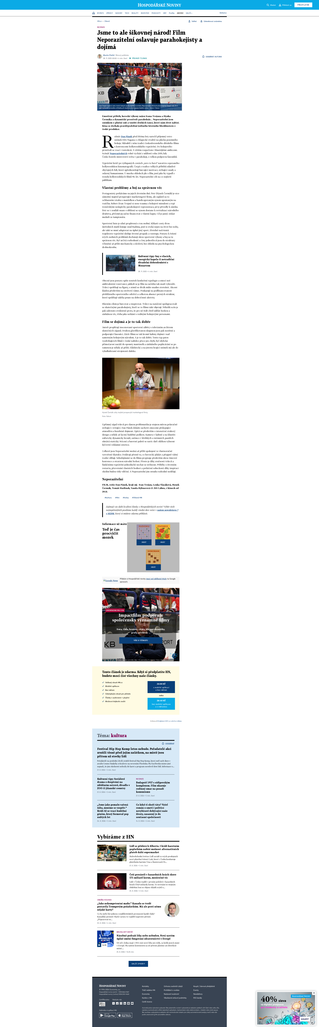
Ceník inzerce (147, 1002)
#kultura (108, 497)
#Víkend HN (137, 497)
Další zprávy (138, 964)
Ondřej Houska (104, 900)
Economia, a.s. (115, 990)
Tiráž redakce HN (148, 990)
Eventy (196, 990)
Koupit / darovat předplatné (204, 986)
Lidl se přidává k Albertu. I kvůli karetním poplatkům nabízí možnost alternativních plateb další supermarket (154, 849)
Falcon (157, 108)
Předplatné (303, 5)
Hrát (144, 542)
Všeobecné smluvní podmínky (175, 998)
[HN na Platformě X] (113, 1003)
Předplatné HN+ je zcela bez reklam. (169, 721)
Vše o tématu (141, 640)
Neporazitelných (118, 153)
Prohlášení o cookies (171, 990)
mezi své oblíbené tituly (156, 579)
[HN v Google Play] (107, 1015)
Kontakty (145, 986)
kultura (119, 736)
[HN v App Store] (124, 1015)
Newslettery (197, 994)
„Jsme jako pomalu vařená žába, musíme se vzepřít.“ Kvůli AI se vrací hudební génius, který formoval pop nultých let (112, 811)
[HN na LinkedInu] (124, 1003)
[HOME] (93, 13)
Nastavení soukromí (171, 994)
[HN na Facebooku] (117, 1003)
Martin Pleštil (109, 55)
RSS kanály (197, 998)
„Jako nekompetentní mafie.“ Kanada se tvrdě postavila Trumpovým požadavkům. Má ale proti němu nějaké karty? (129, 907)
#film (117, 497)
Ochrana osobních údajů (173, 986)
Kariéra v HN (147, 998)
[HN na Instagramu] (121, 1003)
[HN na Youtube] (132, 1003)
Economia (146, 994)
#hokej (126, 497)
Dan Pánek (126, 136)
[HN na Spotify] (128, 1003)
